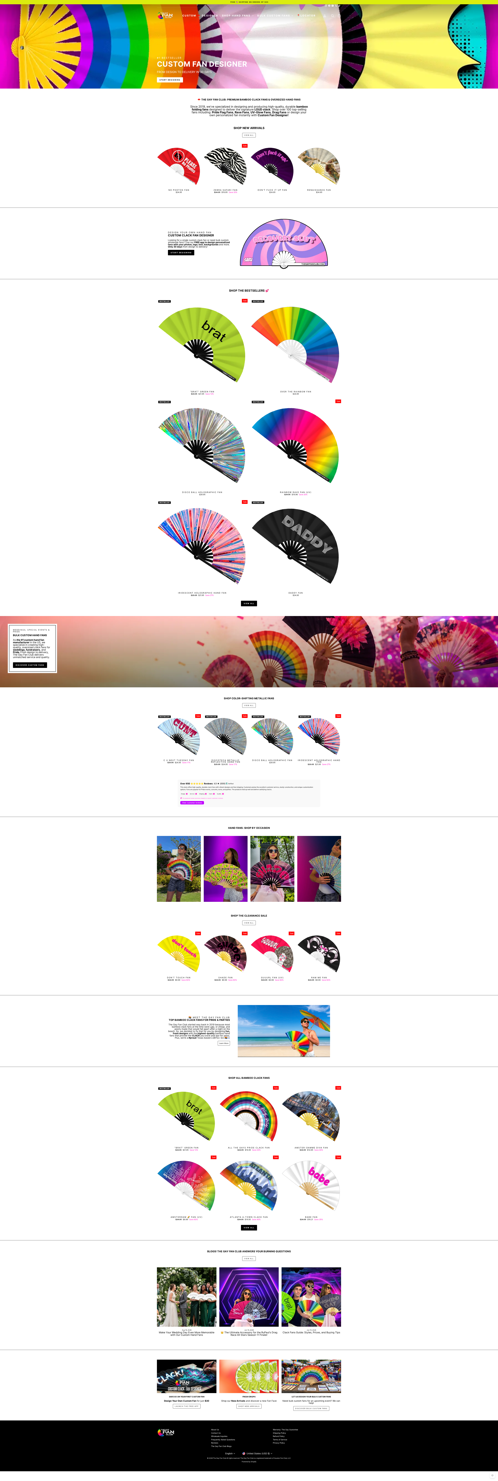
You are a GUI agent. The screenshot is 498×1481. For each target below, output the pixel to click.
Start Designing (181, 253)
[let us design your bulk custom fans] (311, 1376)
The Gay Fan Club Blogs (221, 1446)
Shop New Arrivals (249, 1406)
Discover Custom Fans (30, 665)
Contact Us (216, 1433)
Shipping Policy (279, 1433)
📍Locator (306, 15)
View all (249, 135)
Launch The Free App (187, 1406)
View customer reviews (192, 803)
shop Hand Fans (236, 15)
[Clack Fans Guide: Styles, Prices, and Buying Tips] (311, 1297)
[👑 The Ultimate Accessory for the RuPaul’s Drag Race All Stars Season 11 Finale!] (249, 1297)
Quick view (179, 185)
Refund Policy (279, 1436)
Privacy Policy (279, 1443)
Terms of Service (280, 1439)
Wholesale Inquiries (219, 1436)
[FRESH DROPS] (249, 1376)
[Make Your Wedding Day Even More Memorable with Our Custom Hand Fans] (186, 1297)
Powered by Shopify (249, 1462)
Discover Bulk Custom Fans (311, 1408)
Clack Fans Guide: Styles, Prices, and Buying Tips (311, 1332)
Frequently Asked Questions (223, 1439)
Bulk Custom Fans (274, 15)
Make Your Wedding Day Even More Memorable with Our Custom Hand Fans (186, 1333)
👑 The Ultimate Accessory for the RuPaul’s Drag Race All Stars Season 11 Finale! (249, 1333)
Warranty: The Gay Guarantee (285, 1429)
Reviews (214, 1443)
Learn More (224, 1043)
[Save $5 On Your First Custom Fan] (186, 1376)
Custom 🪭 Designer (200, 15)
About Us (215, 1429)
